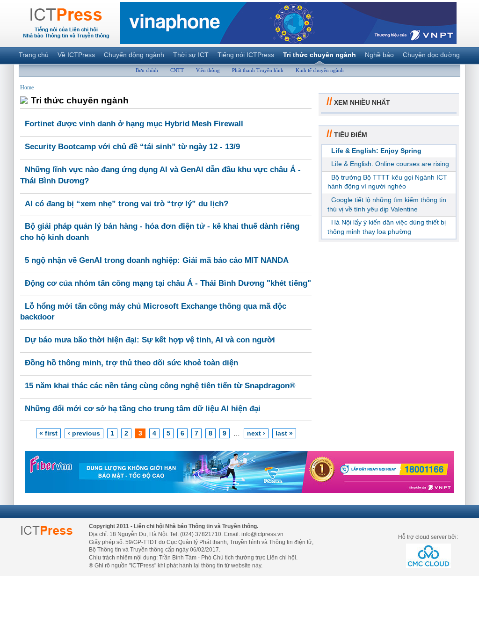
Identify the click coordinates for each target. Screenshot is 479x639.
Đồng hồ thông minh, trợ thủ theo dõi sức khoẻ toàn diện (131, 362)
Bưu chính (147, 70)
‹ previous (84, 433)
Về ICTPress (76, 54)
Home (27, 87)
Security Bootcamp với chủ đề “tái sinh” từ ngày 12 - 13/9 (132, 146)
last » (284, 433)
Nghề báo (379, 54)
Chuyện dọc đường (431, 54)
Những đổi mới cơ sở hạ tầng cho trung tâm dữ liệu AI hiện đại (143, 408)
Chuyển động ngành (134, 54)
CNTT (177, 70)
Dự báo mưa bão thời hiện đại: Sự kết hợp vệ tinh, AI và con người (150, 339)
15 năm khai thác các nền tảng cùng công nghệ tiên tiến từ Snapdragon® (160, 385)
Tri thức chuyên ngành (319, 54)
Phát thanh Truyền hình (257, 70)
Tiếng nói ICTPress (246, 54)
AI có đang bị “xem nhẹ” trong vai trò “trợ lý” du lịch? (126, 203)
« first (48, 433)
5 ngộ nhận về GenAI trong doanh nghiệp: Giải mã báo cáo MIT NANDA (157, 260)
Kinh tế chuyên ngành (320, 70)
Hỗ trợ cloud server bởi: (428, 537)
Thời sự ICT (191, 54)
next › (256, 433)
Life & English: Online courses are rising (390, 163)
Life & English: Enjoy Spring (376, 150)
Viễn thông (208, 70)
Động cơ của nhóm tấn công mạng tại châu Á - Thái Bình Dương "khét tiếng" (168, 283)
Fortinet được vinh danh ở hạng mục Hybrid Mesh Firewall (134, 123)
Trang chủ (34, 54)
